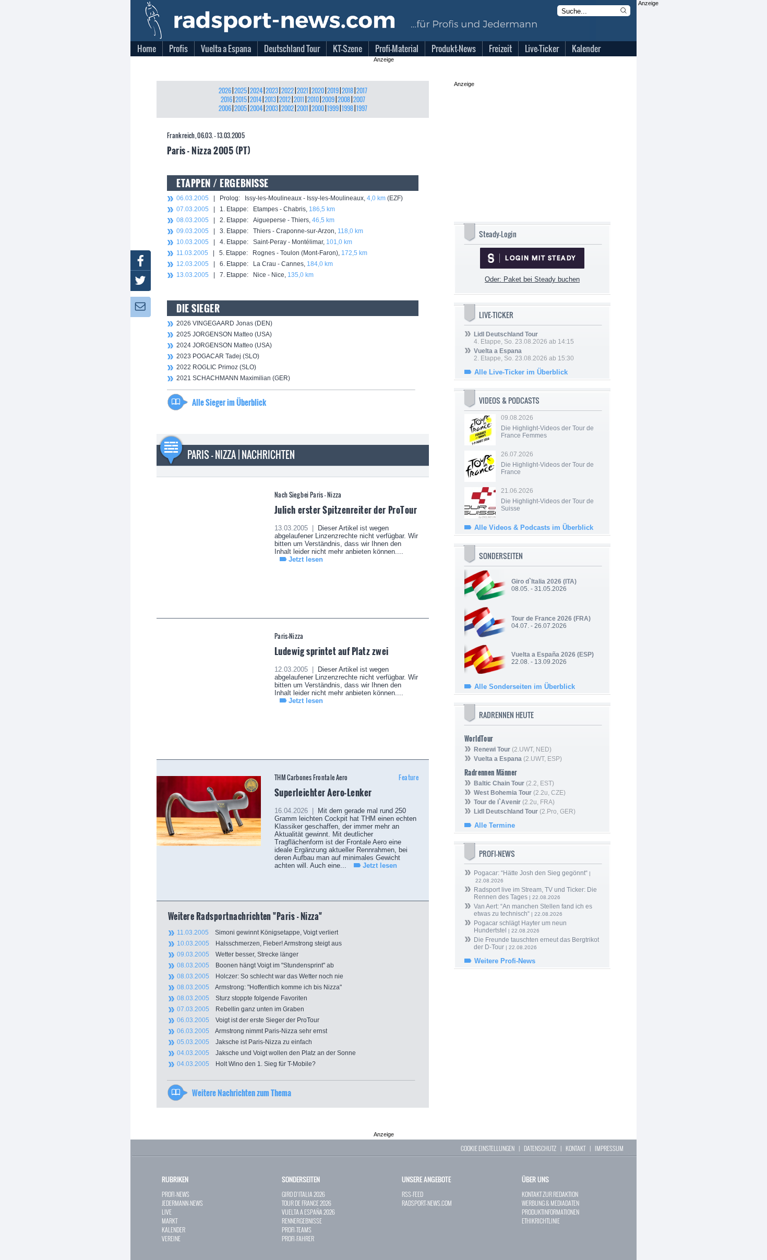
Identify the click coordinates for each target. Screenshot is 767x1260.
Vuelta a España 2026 (543, 654)
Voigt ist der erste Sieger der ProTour (248, 1020)
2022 (287, 90)
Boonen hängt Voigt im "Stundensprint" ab (255, 965)
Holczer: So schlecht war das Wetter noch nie (260, 976)
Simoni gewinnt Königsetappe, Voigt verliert (257, 932)
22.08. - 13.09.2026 (552, 658)
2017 (361, 90)
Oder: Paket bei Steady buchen (532, 279)
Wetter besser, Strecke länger (237, 954)
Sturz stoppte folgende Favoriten (242, 998)
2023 (272, 90)
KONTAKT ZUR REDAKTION (550, 1194)
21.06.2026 (547, 499)
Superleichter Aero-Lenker (323, 792)
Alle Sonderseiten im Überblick (524, 686)
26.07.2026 (547, 463)
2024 (256, 90)
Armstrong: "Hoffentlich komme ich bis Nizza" (259, 987)
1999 (333, 108)
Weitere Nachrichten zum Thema (241, 1092)
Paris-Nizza (289, 636)
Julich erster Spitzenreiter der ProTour (345, 509)
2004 (256, 108)
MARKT (169, 1220)
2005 (240, 108)
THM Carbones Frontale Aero (310, 777)
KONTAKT (575, 1148)
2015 (241, 99)
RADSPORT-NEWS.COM (427, 1202)
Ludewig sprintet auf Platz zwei (331, 651)
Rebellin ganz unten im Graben (240, 1009)
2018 (347, 90)
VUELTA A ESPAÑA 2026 (308, 1211)
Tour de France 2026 (541, 618)
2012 (285, 99)
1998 (347, 108)
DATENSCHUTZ (540, 1148)
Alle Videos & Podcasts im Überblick (533, 527)
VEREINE (171, 1238)
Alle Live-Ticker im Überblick (521, 372)
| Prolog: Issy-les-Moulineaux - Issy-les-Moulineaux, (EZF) (289, 198)
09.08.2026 (547, 426)
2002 (287, 108)
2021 (302, 90)
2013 (270, 99)
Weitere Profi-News (504, 961)
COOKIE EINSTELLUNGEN (487, 1148)
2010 (313, 99)
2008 (344, 99)
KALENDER (173, 1229)
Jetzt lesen (306, 559)
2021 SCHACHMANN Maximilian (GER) (233, 378)
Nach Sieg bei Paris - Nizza (308, 494)
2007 (359, 99)
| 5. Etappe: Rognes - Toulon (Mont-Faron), (271, 253)
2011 (299, 99)
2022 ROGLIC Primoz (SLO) (216, 367)
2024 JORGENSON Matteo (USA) (224, 345)
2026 (225, 90)
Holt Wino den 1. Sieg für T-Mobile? (246, 1064)
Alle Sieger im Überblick (229, 402)
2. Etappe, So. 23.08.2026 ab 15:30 (524, 354)
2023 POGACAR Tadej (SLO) (217, 356)
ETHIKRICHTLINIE (541, 1220)
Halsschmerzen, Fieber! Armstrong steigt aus (259, 943)
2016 (226, 99)
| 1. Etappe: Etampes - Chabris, (255, 209)
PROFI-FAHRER (298, 1238)
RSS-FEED (412, 1194)
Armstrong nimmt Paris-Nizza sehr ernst (252, 1031)
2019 (333, 90)
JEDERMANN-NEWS (182, 1202)
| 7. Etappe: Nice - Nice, (245, 274)
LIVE (167, 1211)
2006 (225, 108)
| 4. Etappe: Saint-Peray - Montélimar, (264, 242)
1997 (361, 108)
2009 (328, 99)
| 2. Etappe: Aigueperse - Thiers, (255, 220)
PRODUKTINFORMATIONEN (550, 1211)
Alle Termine (494, 825)
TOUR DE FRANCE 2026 (306, 1202)
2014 (255, 99)
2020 (317, 90)
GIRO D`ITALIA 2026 (303, 1194)
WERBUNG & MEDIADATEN (550, 1202)
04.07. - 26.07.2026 (551, 622)
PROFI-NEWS (175, 1194)
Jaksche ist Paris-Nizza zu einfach (244, 1042)
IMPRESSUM (609, 1148)
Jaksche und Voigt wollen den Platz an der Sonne (266, 1053)
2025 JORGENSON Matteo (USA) (224, 334)
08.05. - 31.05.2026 (544, 585)
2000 (317, 108)
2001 (302, 108)
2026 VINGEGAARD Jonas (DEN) (224, 323)
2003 (272, 108)
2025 (240, 90)
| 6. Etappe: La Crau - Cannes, (254, 264)
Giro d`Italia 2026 (536, 581)
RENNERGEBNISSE (302, 1220)
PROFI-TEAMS (296, 1229)
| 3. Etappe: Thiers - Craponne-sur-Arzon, (269, 231)
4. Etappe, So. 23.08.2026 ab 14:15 (524, 338)
